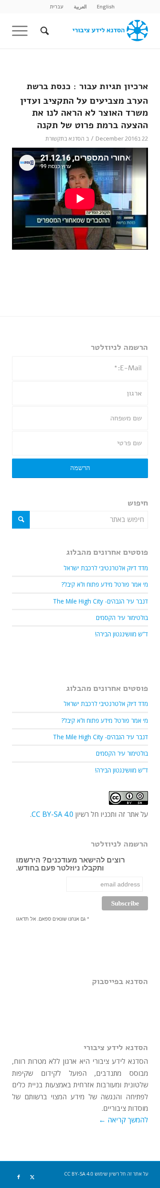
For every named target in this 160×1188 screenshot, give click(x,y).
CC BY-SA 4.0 (52, 814)
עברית (57, 6)
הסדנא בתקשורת (64, 138)
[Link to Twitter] (32, 1177)
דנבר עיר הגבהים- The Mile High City (100, 601)
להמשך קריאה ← (123, 1120)
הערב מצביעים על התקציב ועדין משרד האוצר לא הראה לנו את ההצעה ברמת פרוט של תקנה (84, 112)
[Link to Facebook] (18, 1177)
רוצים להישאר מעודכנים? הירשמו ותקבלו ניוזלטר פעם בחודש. (70, 864)
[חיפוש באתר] (43, 30)
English (106, 6)
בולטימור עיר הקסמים (122, 617)
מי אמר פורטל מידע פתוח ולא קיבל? (104, 584)
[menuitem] (105, 6)
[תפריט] (22, 30)
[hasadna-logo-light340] (93, 30)
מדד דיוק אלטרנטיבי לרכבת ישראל (106, 568)
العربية (80, 6)
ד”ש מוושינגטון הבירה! (121, 634)
